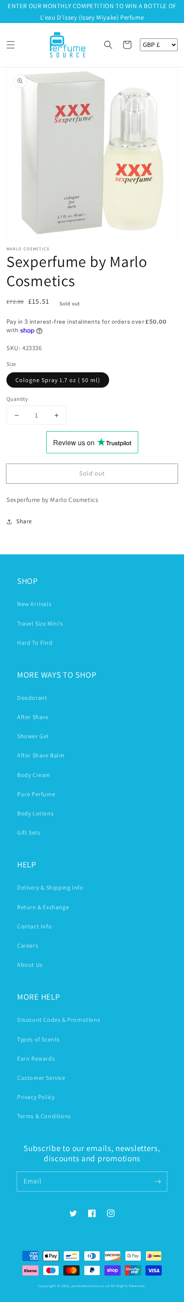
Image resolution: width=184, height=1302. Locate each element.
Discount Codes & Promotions (58, 1020)
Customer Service (41, 1078)
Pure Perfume (36, 794)
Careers (27, 945)
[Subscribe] (157, 1181)
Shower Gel (33, 736)
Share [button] (24, 521)
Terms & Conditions (44, 1116)
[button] (10, 44)
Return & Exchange (43, 907)
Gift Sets (28, 832)
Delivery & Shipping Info (50, 887)
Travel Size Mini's (40, 623)
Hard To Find (34, 643)
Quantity (17, 399)
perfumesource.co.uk (90, 1285)
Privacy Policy (35, 1097)
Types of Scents (38, 1039)
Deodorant (32, 698)
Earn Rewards (36, 1058)
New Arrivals (34, 604)
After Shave (33, 717)
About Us (30, 965)
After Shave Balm (41, 755)
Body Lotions (35, 813)
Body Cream (33, 775)
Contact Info (34, 926)
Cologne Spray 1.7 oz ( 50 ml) (57, 380)
